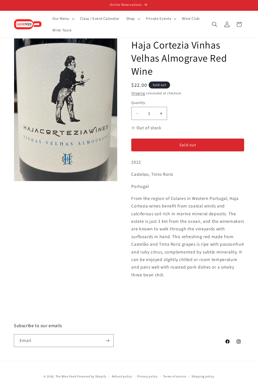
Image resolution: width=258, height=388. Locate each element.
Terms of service (174, 376)
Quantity (138, 102)
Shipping (138, 93)
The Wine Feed (65, 376)
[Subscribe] (107, 340)
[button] (63, 18)
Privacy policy (147, 376)
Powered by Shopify (91, 376)
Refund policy (122, 376)
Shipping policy (202, 376)
